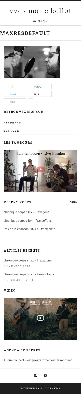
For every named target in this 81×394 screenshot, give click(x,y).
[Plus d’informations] (31, 101)
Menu (42, 21)
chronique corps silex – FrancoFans (28, 220)
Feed (73, 201)
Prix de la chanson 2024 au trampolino (29, 229)
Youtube (11, 130)
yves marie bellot (40, 10)
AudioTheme (50, 388)
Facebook (12, 123)
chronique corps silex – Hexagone (26, 212)
